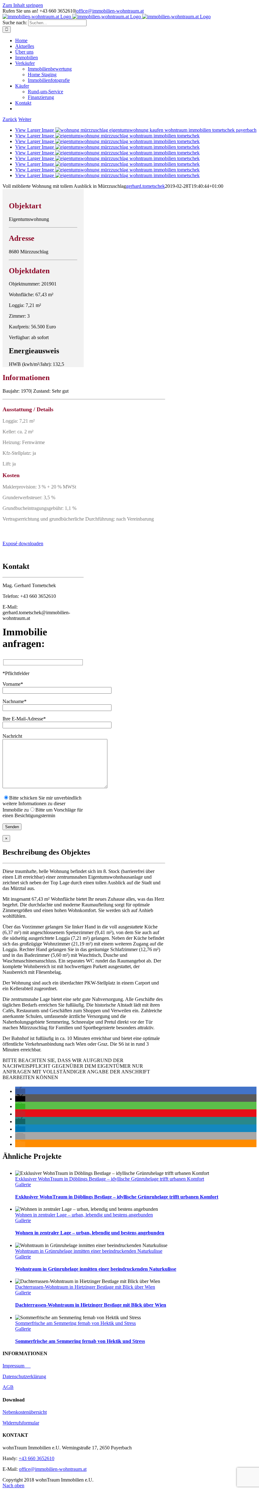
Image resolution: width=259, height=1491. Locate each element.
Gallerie (23, 1184)
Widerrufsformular (21, 1422)
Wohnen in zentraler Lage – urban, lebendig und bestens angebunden (84, 1214)
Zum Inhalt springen (23, 5)
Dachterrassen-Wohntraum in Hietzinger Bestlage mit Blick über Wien (85, 1287)
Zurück (10, 119)
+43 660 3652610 (36, 1458)
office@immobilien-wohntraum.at (110, 11)
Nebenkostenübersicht (25, 1412)
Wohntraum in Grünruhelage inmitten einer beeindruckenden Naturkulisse (88, 1251)
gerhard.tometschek (145, 186)
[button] (20, 1091)
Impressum (17, 1365)
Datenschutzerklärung (24, 1376)
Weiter (24, 119)
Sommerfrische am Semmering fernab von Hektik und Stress (75, 1323)
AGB (8, 1387)
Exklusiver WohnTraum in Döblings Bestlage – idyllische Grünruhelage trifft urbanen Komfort (109, 1179)
